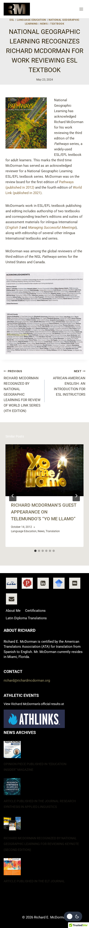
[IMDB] (75, 583)
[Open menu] (81, 9)
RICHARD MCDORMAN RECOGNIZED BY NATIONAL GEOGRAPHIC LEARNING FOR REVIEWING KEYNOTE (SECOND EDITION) (41, 843)
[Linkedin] (43, 583)
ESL (12, 19)
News (44, 23)
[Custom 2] (27, 583)
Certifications (35, 611)
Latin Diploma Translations (26, 618)
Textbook (57, 23)
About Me (13, 611)
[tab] (35, 551)
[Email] (11, 599)
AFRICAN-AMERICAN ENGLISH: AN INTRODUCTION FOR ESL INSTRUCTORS (69, 383)
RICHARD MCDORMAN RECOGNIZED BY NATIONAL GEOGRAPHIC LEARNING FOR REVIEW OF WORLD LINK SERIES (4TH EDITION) (22, 391)
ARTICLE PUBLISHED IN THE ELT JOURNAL (34, 881)
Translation (53, 531)
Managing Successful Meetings (52, 227)
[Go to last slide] (12, 495)
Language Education (31, 19)
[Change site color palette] (73, 916)
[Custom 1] (11, 583)
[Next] (76, 495)
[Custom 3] (59, 583)
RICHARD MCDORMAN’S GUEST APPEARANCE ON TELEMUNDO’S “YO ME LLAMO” (43, 511)
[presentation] (44, 470)
